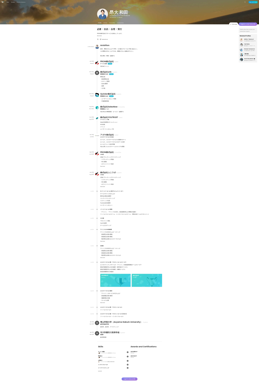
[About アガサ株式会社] (97, 135)
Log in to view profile (129, 379)
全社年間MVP (104, 275)
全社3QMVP (136, 275)
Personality (112, 23)
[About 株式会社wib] (97, 73)
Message (234, 24)
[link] (115, 280)
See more (99, 35)
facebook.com (105, 39)
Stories (105, 23)
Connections (120, 23)
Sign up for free (253, 2)
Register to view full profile (248, 24)
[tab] (99, 22)
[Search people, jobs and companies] (245, 2)
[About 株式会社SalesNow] (97, 107)
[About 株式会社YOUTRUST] (97, 118)
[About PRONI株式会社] (97, 62)
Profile (99, 23)
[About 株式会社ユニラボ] (97, 173)
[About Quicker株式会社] (97, 95)
